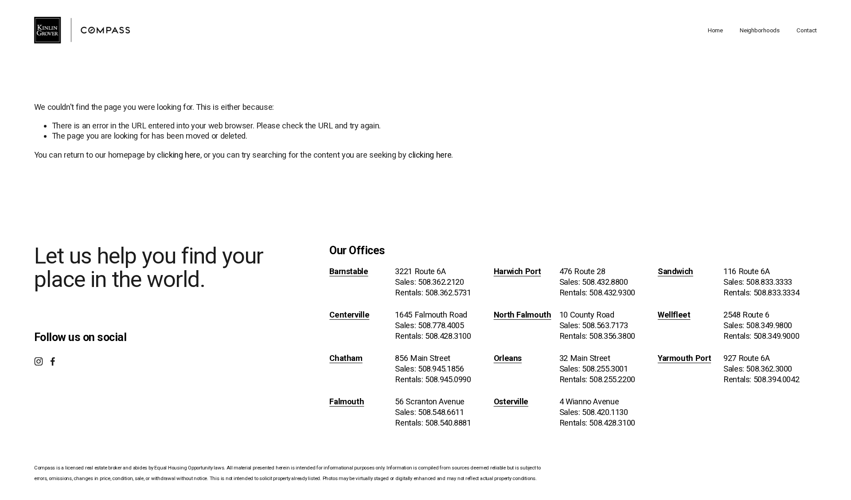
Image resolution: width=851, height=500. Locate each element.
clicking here (178, 154)
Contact (806, 30)
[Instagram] (38, 361)
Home (715, 30)
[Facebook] (52, 361)
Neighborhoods (759, 30)
